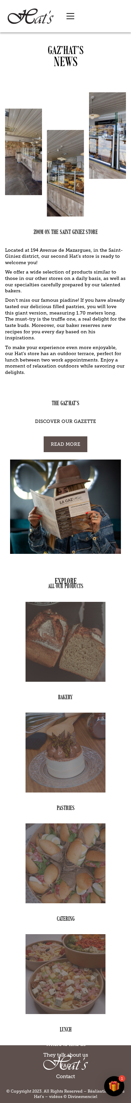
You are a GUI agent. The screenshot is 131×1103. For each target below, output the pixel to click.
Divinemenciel (82, 1096)
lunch (66, 1029)
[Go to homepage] (30, 16)
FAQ (65, 1066)
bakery (65, 697)
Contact (65, 1076)
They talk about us (65, 1055)
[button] (70, 16)
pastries (66, 808)
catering (66, 918)
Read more (65, 444)
